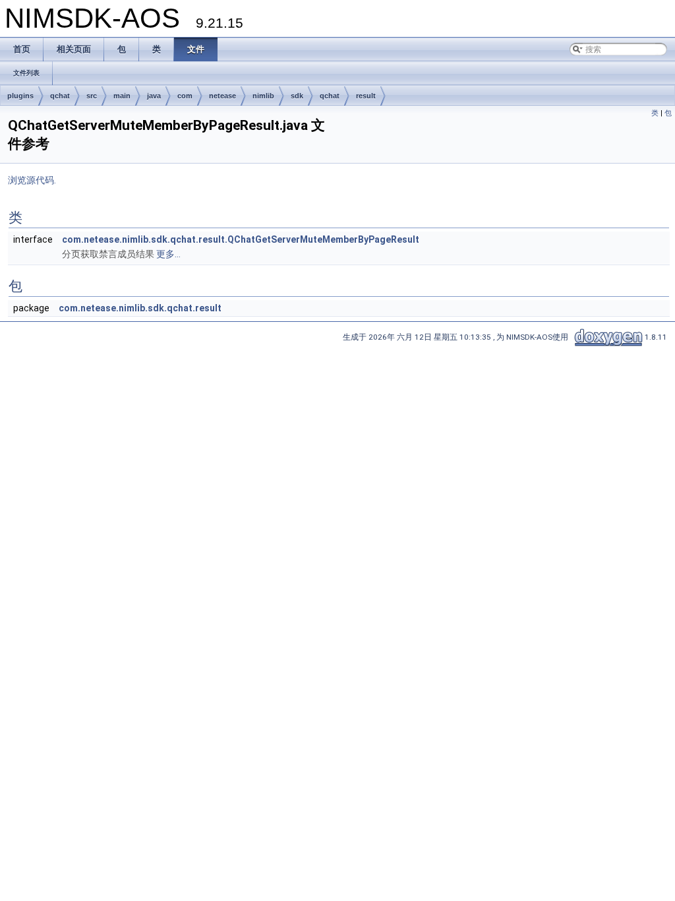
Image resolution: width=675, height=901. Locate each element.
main (122, 96)
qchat (60, 96)
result (366, 96)
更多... (168, 254)
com (184, 96)
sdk (297, 96)
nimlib (263, 96)
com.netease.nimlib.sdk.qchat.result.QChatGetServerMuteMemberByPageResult (240, 239)
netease (222, 96)
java (154, 96)
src (91, 96)
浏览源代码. (32, 180)
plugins (20, 96)
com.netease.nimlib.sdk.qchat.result (140, 308)
